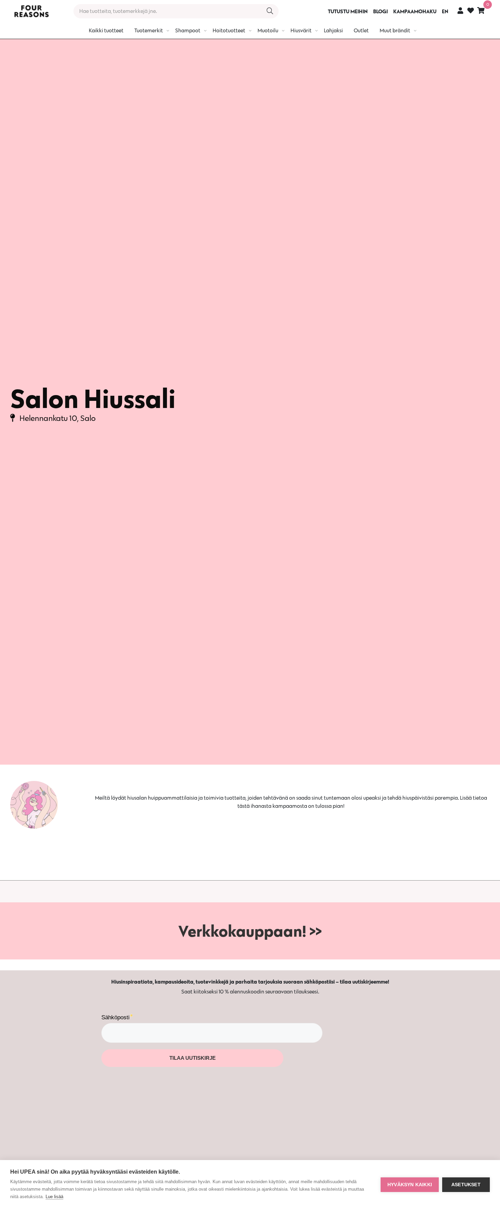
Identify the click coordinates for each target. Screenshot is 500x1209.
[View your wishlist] (470, 11)
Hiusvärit (301, 30)
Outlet (361, 30)
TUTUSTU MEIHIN (348, 11)
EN (445, 11)
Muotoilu (267, 30)
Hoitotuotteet (229, 30)
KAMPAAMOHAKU (414, 11)
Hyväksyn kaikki (409, 1184)
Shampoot (187, 30)
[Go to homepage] (31, 11)
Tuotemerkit (148, 30)
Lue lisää (54, 1196)
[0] (481, 10)
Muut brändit (395, 30)
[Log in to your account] (460, 10)
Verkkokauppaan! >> (250, 931)
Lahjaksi (333, 30)
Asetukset (466, 1184)
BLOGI (380, 11)
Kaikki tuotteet (106, 30)
